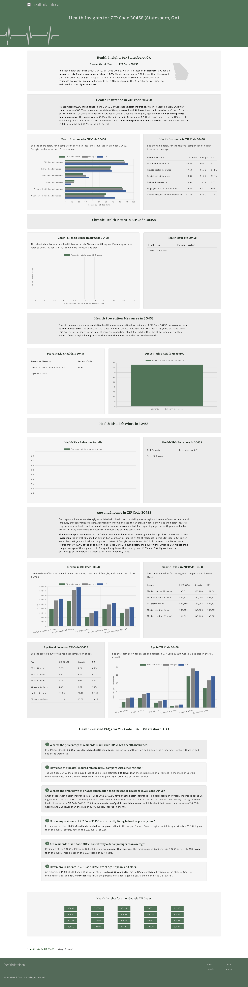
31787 (124, 927)
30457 (150, 920)
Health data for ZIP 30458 (42, 949)
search (210, 969)
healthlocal (14, 965)
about (210, 964)
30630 (71, 914)
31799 (97, 920)
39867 (124, 920)
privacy (229, 969)
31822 (177, 914)
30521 (177, 927)
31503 (177, 908)
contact (229, 964)
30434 (71, 908)
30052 (150, 908)
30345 (71, 920)
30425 (177, 920)
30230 (150, 927)
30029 (150, 914)
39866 (71, 927)
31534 (97, 908)
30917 (124, 908)
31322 (97, 914)
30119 (97, 927)
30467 (124, 914)
